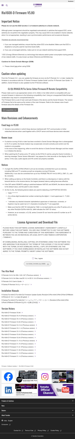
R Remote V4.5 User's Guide (12, 281)
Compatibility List (10, 110)
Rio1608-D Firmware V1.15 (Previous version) (18, 353)
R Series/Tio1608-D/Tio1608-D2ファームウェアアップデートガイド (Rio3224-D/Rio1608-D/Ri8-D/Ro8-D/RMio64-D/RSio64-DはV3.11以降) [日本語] (35, 301)
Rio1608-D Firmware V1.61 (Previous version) (18, 347)
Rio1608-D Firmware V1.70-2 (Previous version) (18, 340)
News (3, 405)
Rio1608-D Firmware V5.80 (11, 312)
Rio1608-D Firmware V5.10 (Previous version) (18, 319)
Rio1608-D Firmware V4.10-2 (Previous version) (18, 325)
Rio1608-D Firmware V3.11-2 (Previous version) (18, 328)
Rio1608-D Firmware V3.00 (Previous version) (18, 334)
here (16, 66)
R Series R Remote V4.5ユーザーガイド (16, 284)
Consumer (5, 424)
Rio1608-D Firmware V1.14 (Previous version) (18, 356)
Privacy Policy (42, 430)
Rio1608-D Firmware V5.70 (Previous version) (18, 316)
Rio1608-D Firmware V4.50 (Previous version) (18, 322)
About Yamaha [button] (6, 415)
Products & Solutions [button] (8, 401)
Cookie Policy (55, 430)
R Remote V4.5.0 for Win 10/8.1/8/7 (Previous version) (20, 275)
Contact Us (17, 430)
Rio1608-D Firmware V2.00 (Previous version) (18, 337)
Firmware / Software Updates (9, 366)
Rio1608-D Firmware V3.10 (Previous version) (18, 331)
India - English (8, 421)
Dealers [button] (4, 410)
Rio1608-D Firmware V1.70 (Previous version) (18, 344)
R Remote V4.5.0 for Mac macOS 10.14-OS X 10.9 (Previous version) (25, 278)
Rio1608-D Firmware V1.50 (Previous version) (18, 350)
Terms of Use (29, 430)
